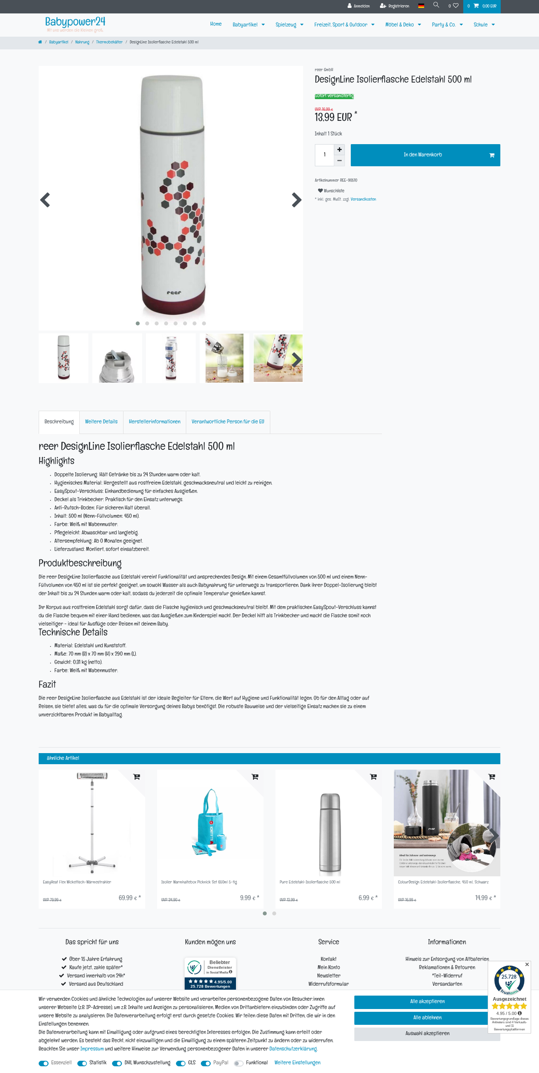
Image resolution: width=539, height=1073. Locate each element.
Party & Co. (444, 25)
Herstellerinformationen (154, 422)
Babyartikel (246, 25)
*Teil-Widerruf (447, 976)
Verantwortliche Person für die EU (228, 422)
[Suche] (436, 6)
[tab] (59, 422)
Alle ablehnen (428, 1018)
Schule (481, 25)
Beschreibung (59, 422)
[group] (92, 823)
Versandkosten (363, 200)
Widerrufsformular (329, 985)
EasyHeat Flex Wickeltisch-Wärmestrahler (77, 882)
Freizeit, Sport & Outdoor (341, 25)
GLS (191, 1063)
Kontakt (329, 960)
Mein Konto (329, 968)
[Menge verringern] (339, 160)
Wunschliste (333, 191)
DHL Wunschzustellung (147, 1063)
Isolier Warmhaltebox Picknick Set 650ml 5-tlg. (199, 882)
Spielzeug (287, 25)
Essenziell (61, 1063)
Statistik (98, 1063)
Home (216, 24)
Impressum (92, 1049)
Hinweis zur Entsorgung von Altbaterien (447, 960)
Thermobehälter (109, 42)
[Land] (421, 6)
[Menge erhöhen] (339, 149)
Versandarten (447, 985)
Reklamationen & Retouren (447, 968)
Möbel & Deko (400, 25)
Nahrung (82, 42)
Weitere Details (101, 422)
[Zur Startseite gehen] (40, 42)
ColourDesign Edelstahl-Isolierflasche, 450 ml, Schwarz (443, 882)
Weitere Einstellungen (297, 1063)
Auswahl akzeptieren (427, 1034)
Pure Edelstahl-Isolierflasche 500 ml (310, 882)
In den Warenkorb (423, 155)
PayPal (220, 1063)
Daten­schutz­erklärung (293, 1049)
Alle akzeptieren (427, 1002)
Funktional (257, 1063)
